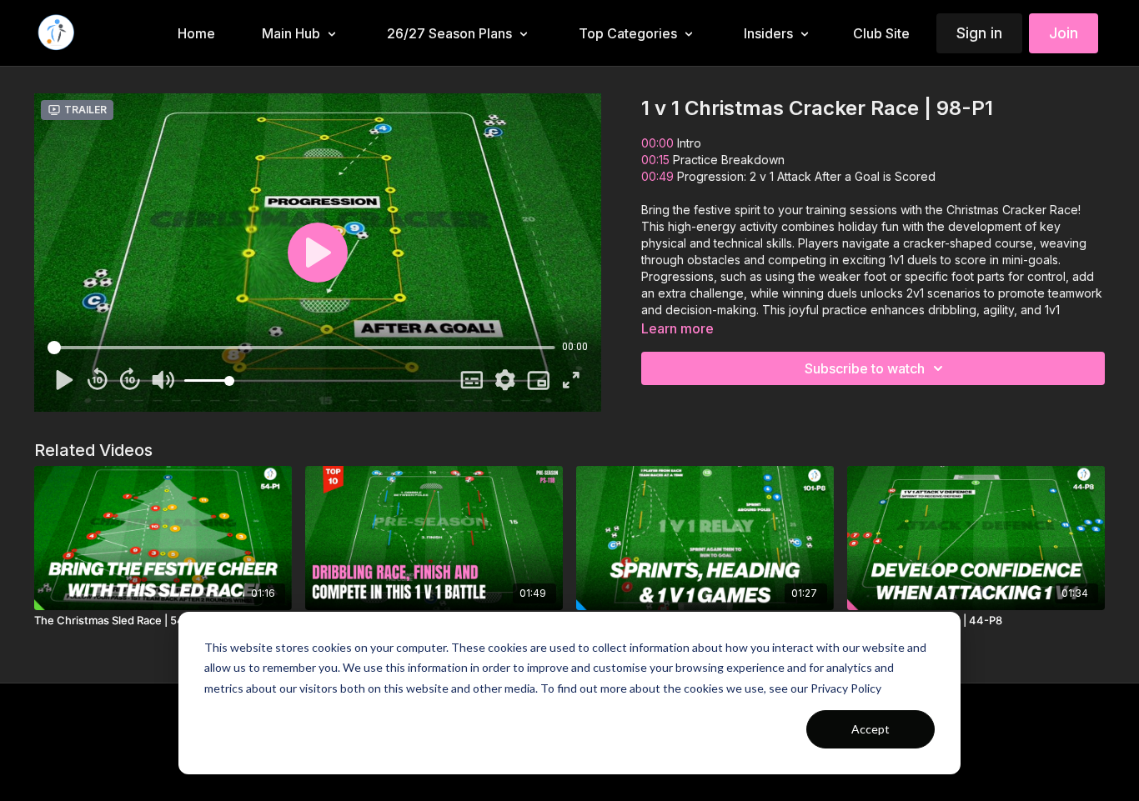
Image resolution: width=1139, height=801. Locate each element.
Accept (870, 729)
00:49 (657, 176)
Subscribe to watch (865, 368)
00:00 (657, 143)
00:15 (655, 160)
